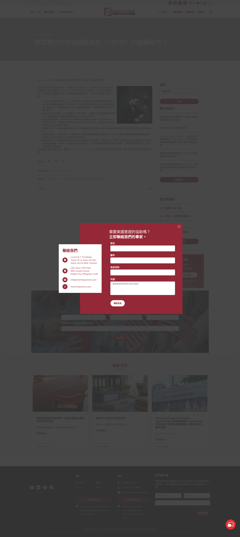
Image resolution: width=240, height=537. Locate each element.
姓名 (112, 243)
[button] (179, 226)
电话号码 (114, 267)
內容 (112, 279)
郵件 (112, 255)
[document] (120, 268)
